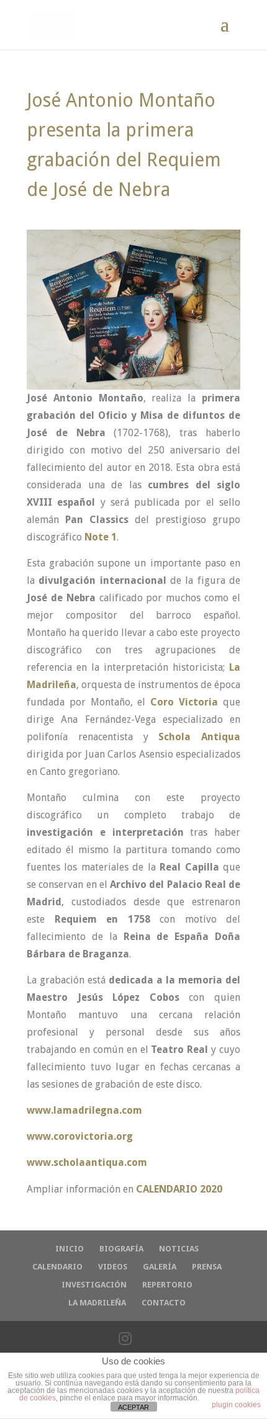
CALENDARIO (57, 1266)
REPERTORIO (167, 1284)
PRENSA (207, 1266)
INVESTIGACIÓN (94, 1284)
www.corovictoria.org (80, 1136)
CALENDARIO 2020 (179, 1189)
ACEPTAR (133, 1407)
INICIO (69, 1248)
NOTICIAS (179, 1248)
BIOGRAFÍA (121, 1248)
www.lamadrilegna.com (84, 1110)
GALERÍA (159, 1266)
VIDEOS (112, 1266)
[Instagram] (125, 1339)
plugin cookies (236, 1404)
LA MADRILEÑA (97, 1302)
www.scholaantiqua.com (87, 1162)
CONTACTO (164, 1302)
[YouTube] (154, 1339)
